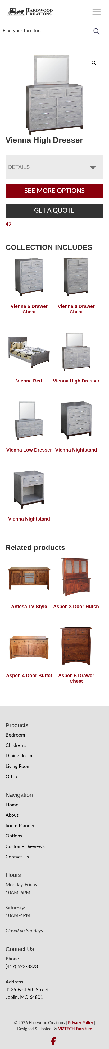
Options (14, 836)
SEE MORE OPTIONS (54, 191)
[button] (94, 63)
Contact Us (17, 857)
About (12, 815)
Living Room (18, 766)
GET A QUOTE (54, 211)
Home (12, 805)
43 (8, 224)
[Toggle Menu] (96, 11)
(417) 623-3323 (22, 966)
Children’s (16, 745)
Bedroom (15, 735)
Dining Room (19, 756)
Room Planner (20, 825)
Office (12, 777)
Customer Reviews (25, 846)
